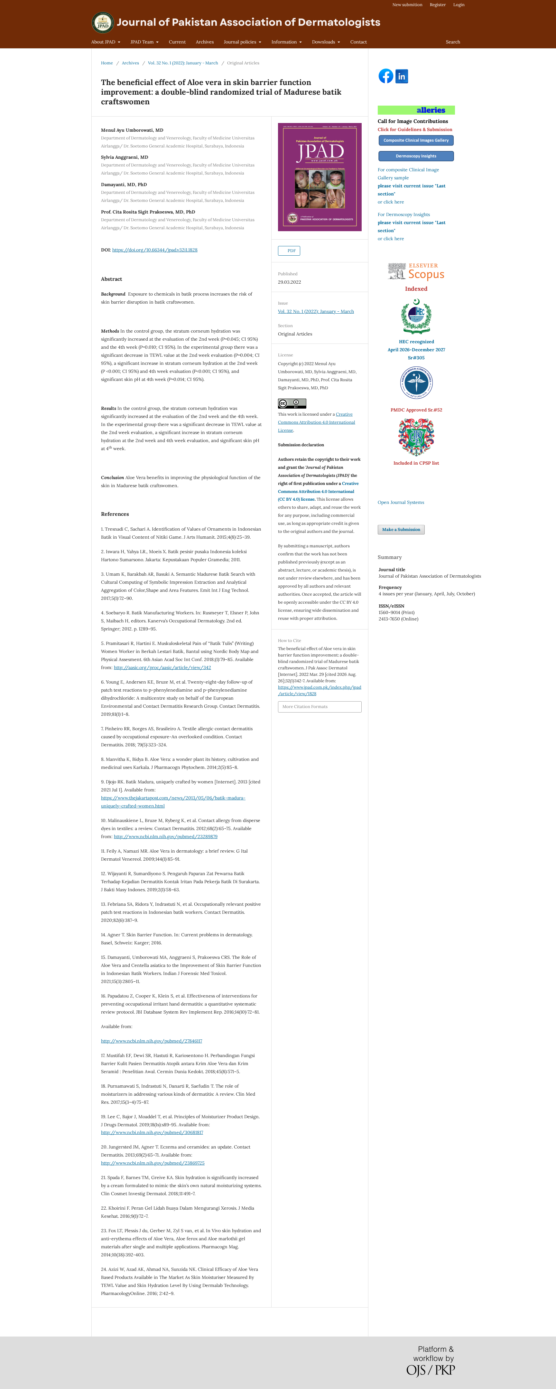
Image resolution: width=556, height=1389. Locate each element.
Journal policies (240, 42)
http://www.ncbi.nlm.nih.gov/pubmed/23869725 (153, 1163)
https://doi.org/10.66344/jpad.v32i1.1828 (155, 250)
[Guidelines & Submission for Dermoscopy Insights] (416, 162)
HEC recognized (416, 342)
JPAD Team (143, 42)
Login (459, 4)
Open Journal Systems (401, 502)
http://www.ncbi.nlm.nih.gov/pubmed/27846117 (151, 1041)
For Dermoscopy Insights (404, 214)
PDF (291, 250)
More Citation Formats (305, 706)
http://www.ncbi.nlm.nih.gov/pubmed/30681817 (152, 1132)
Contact (358, 42)
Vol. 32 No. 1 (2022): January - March (183, 63)
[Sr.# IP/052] (416, 397)
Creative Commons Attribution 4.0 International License (316, 422)
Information (285, 42)
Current (177, 42)
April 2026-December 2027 (416, 350)
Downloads (324, 42)
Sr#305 (416, 358)
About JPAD (103, 42)
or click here (391, 202)
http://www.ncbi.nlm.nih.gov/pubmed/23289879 (166, 836)
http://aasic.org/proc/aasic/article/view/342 (162, 667)
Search (453, 42)
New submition (407, 4)
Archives (205, 42)
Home (107, 63)
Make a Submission (401, 529)
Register (438, 4)
